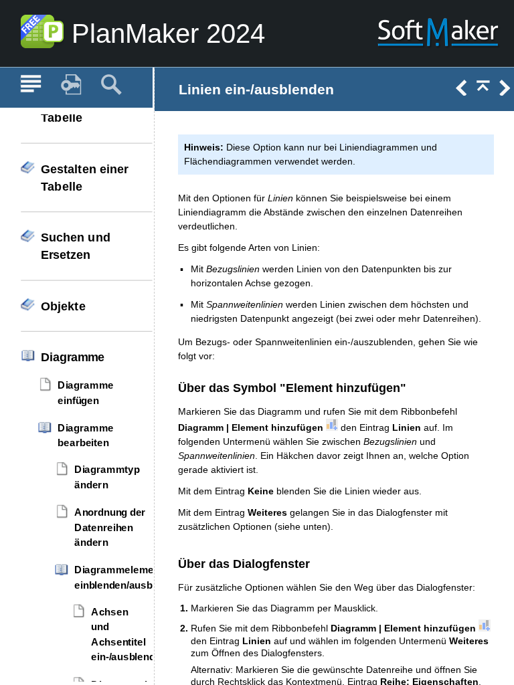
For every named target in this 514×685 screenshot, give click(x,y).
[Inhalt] (30, 85)
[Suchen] (111, 85)
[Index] (71, 85)
